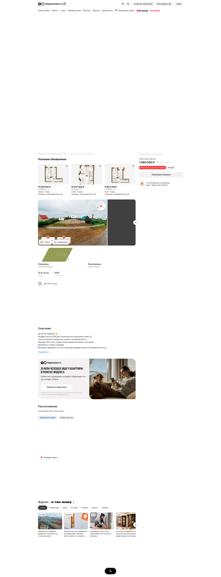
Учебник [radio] (84, 508)
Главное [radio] (42, 508)
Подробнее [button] (43, 352)
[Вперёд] (135, 222)
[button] (128, 4)
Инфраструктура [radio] (66, 418)
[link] (179, 4)
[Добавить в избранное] (67, 166)
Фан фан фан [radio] (54, 508)
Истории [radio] (74, 508)
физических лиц (63, 394)
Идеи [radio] (65, 508)
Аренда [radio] (105, 508)
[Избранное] (123, 4)
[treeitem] (44, 10)
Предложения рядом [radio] (47, 418)
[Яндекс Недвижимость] (52, 4)
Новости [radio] (95, 508)
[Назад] (38, 254)
